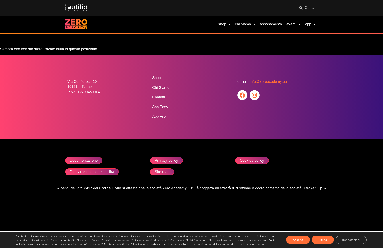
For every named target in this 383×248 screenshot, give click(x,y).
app (308, 24)
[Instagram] (255, 95)
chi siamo (243, 24)
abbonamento (271, 24)
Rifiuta (322, 240)
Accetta (298, 240)
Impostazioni (351, 240)
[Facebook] (242, 95)
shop (222, 24)
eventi (291, 24)
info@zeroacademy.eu (268, 81)
